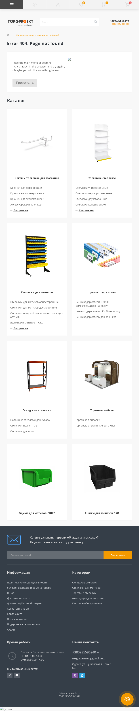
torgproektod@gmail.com (88, 658)
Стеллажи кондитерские (90, 204)
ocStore (76, 693)
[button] (58, 4)
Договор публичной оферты (24, 603)
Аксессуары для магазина (88, 598)
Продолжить (25, 83)
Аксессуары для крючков (25, 204)
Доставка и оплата (18, 598)
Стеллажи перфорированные (93, 193)
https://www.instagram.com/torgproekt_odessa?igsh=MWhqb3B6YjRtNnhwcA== (9, 675)
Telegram (82, 675)
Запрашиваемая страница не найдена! (37, 34)
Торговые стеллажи (84, 593)
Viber (75, 675)
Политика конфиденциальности (27, 582)
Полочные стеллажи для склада (30, 420)
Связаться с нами (18, 608)
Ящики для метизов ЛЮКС (26, 322)
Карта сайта (14, 614)
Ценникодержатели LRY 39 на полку (97, 311)
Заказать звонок (120, 23)
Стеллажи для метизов (86, 587)
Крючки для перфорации (26, 187)
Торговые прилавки (87, 420)
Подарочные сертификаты (23, 624)
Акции (11, 629)
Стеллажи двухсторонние (91, 199)
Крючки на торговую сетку (27, 193)
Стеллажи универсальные (91, 187)
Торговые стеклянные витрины (95, 425)
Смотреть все (20, 210)
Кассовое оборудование (87, 603)
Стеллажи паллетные (23, 425)
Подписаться (118, 555)
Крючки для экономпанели (27, 199)
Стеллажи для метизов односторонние (34, 302)
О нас (10, 593)
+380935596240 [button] (84, 652)
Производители (17, 619)
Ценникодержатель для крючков (95, 317)
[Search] (95, 22)
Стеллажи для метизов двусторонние (33, 307)
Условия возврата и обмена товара (29, 587)
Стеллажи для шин (22, 431)
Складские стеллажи (85, 582)
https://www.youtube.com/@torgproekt (17, 675)
